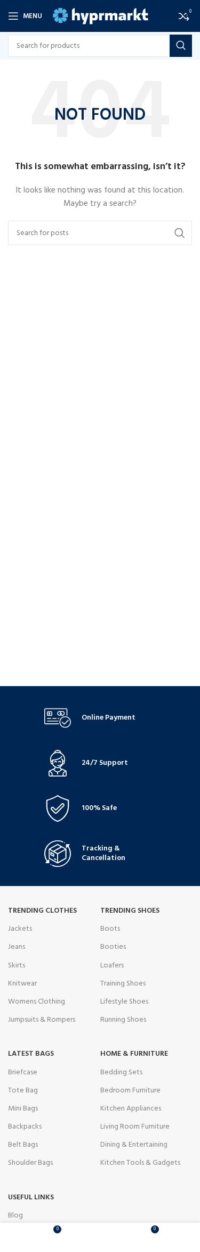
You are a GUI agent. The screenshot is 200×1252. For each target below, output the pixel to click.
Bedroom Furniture (130, 1090)
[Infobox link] (100, 718)
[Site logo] (100, 16)
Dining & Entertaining (133, 1145)
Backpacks (25, 1127)
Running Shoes (123, 1020)
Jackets (20, 929)
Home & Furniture (134, 1054)
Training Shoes (123, 984)
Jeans (16, 947)
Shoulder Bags (30, 1163)
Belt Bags (23, 1145)
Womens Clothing (36, 1002)
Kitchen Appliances (130, 1109)
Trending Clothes (42, 911)
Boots (110, 929)
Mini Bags (23, 1109)
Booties (113, 947)
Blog (15, 1215)
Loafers (112, 965)
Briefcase (22, 1072)
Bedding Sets (121, 1072)
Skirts (16, 965)
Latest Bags (31, 1054)
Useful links (31, 1197)
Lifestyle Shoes (124, 1002)
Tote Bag (23, 1090)
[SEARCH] (181, 46)
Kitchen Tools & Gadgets (140, 1163)
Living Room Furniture (135, 1127)
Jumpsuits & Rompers (41, 1020)
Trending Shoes (129, 911)
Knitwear (22, 984)
